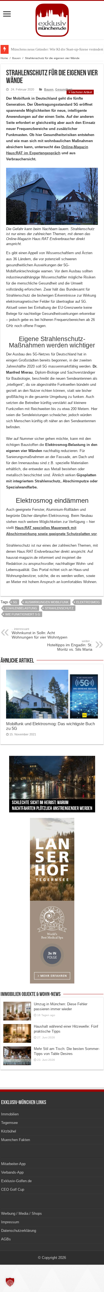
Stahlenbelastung (21, 608)
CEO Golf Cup (12, 1189)
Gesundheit (63, 89)
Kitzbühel (8, 1131)
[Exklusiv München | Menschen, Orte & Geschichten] (52, 19)
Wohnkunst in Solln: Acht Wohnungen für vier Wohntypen (39, 633)
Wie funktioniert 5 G (22, 614)
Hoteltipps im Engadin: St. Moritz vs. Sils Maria (69, 645)
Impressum (10, 1222)
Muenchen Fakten (15, 1140)
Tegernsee (9, 1123)
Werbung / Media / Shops (21, 1213)
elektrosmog (88, 602)
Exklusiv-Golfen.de (16, 1181)
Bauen (16, 58)
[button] (10, 1282)
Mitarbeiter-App (13, 1164)
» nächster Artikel (80, 92)
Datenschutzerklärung (18, 1231)
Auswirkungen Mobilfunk (47, 602)
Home (4, 58)
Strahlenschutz (59, 608)
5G (15, 602)
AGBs (6, 1239)
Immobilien (10, 1114)
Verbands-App (12, 1172)
